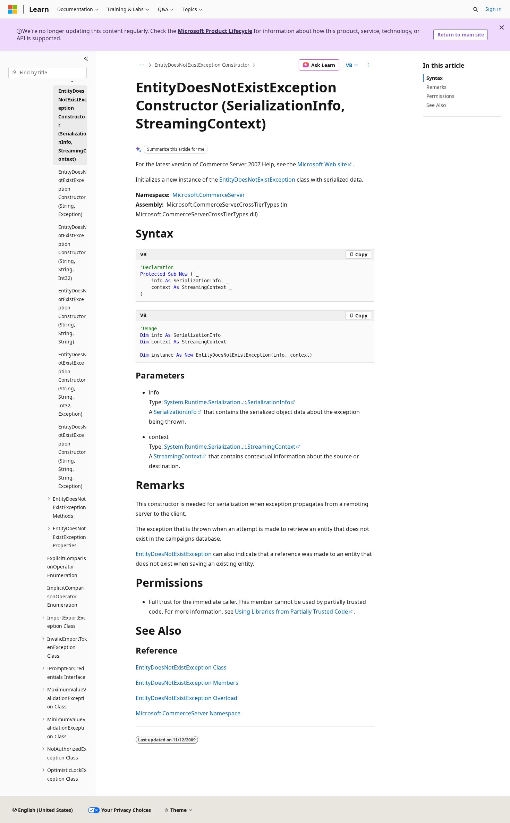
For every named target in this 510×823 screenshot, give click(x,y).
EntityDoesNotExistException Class (181, 667)
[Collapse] (86, 59)
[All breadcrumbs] (142, 64)
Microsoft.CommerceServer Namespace (188, 713)
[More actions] (368, 64)
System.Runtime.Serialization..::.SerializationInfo (227, 402)
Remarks (436, 87)
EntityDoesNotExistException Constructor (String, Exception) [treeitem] (72, 193)
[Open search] (476, 9)
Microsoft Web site (322, 164)
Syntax (434, 78)
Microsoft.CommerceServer (208, 195)
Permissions (440, 96)
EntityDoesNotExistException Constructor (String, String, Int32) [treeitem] (72, 252)
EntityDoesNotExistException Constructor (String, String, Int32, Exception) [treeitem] (72, 384)
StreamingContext (178, 456)
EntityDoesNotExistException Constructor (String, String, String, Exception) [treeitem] (72, 456)
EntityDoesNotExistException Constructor (201, 64)
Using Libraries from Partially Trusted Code (291, 611)
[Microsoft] (12, 9)
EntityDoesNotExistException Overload (186, 698)
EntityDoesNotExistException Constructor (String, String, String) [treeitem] (72, 316)
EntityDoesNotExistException (257, 179)
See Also (436, 105)
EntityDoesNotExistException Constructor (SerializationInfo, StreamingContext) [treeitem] (72, 125)
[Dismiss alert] (501, 27)
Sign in (493, 9)
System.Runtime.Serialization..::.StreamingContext (229, 446)
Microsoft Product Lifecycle (215, 31)
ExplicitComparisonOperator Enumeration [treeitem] (66, 567)
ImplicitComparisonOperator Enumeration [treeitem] (66, 596)
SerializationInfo (175, 412)
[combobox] (47, 72)
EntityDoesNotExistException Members (187, 683)
